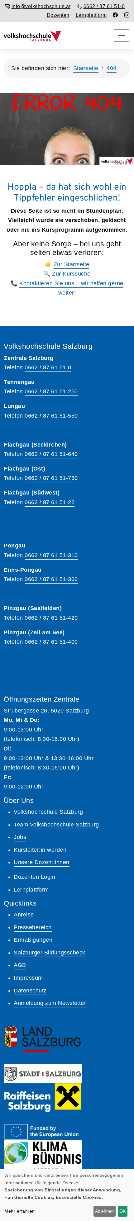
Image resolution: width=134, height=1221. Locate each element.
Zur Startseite (71, 264)
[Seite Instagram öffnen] (127, 15)
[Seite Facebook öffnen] (115, 15)
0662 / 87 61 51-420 (51, 618)
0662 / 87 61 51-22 (49, 502)
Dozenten (58, 15)
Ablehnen (104, 1211)
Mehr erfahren (19, 1211)
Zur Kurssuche (71, 274)
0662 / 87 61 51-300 (51, 579)
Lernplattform (91, 15)
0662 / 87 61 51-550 (51, 416)
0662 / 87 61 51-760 (51, 478)
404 (112, 68)
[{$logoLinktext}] (32, 35)
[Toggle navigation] (121, 35)
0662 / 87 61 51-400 (51, 642)
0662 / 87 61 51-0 (48, 367)
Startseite (85, 68)
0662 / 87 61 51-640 (51, 454)
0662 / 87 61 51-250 (51, 391)
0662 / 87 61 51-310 (51, 555)
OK (122, 1211)
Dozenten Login (34, 877)
